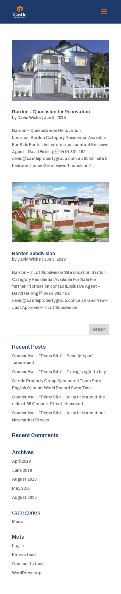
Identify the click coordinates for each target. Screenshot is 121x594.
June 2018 (22, 470)
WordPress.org (26, 573)
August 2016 (24, 479)
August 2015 (24, 497)
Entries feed (24, 554)
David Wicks (29, 117)
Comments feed (27, 564)
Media (18, 521)
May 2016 (21, 488)
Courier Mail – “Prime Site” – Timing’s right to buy (59, 372)
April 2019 (21, 461)
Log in (18, 546)
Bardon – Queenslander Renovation (51, 111)
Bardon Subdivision (33, 253)
